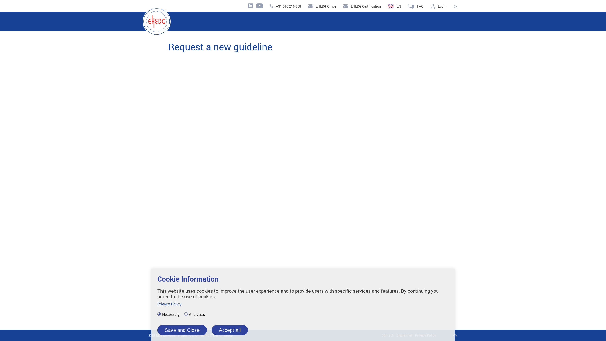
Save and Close (182, 330)
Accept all (230, 330)
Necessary (171, 314)
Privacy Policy (169, 303)
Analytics (197, 314)
